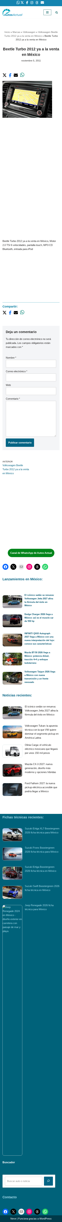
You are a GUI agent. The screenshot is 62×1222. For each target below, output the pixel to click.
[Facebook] (5, 567)
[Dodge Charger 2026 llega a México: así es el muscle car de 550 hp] (12, 621)
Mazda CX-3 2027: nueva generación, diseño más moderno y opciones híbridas (40, 768)
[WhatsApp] (45, 567)
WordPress (45, 1218)
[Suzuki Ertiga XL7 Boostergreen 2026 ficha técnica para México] (12, 835)
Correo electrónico (16, 371)
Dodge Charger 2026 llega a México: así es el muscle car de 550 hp (38, 618)
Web (8, 385)
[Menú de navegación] (47, 12)
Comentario (13, 398)
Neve (13, 1218)
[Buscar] (56, 12)
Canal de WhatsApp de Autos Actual (31, 552)
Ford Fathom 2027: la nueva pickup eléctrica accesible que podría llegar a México (41, 787)
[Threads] (37, 567)
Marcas (16, 32)
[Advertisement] (31, 155)
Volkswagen (29, 32)
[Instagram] (29, 567)
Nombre (11, 357)
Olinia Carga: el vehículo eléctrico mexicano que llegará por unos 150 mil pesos (41, 748)
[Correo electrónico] (21, 567)
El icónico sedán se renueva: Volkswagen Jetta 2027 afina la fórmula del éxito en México (41, 710)
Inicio (7, 32)
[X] (13, 567)
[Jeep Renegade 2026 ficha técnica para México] (12, 1030)
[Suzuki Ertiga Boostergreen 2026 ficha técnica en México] (12, 874)
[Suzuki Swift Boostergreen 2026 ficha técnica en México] (12, 893)
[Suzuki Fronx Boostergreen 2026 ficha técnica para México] (12, 854)
